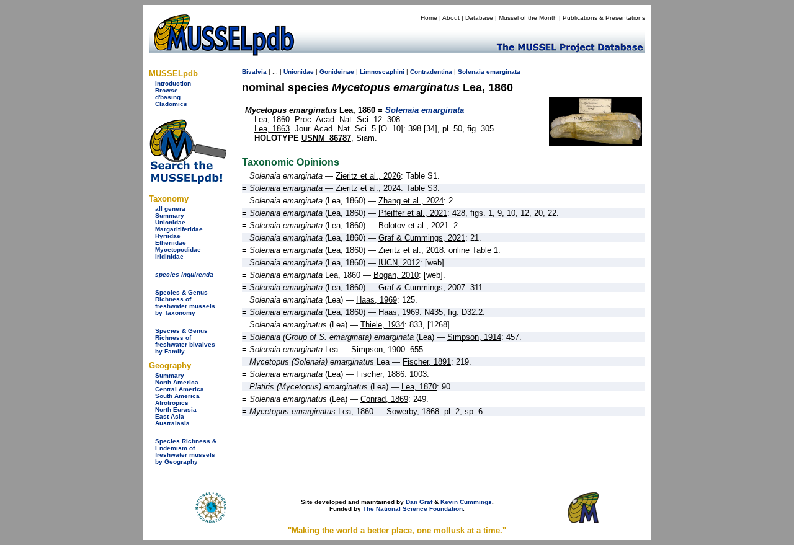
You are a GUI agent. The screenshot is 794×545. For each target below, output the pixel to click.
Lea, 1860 (272, 119)
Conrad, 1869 (384, 399)
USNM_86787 (326, 138)
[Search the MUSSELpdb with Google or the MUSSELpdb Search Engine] (187, 181)
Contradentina (431, 71)
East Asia (169, 416)
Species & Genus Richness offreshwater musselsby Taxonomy (185, 302)
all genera (170, 208)
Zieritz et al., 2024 (368, 188)
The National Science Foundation (413, 508)
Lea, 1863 (272, 128)
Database (479, 17)
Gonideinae (336, 71)
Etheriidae (170, 242)
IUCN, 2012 (399, 262)
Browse (166, 90)
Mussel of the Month (528, 17)
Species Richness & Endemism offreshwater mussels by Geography (185, 451)
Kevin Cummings (466, 501)
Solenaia (471, 71)
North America (176, 382)
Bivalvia (254, 71)
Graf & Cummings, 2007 (421, 287)
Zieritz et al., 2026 (368, 175)
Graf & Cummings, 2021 (421, 237)
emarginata (503, 71)
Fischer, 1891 (427, 361)
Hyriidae (168, 236)
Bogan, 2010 (396, 275)
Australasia (172, 423)
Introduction (173, 83)
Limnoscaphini (382, 71)
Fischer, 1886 (380, 374)
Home (429, 17)
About (451, 17)
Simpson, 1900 (378, 349)
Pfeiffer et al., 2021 (412, 213)
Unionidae (170, 222)
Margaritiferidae (179, 229)
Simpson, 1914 (474, 337)
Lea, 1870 (419, 386)
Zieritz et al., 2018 (411, 250)
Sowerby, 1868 (412, 411)
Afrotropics (172, 402)
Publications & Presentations (604, 17)
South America (177, 395)
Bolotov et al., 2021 (413, 225)
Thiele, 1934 (382, 324)
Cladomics (171, 103)
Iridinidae (169, 256)
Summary (169, 215)
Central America (179, 389)
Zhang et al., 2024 (411, 200)
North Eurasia (176, 409)
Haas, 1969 (376, 299)
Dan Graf (419, 501)
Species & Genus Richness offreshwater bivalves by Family (185, 341)
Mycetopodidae (178, 249)
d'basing (168, 97)
